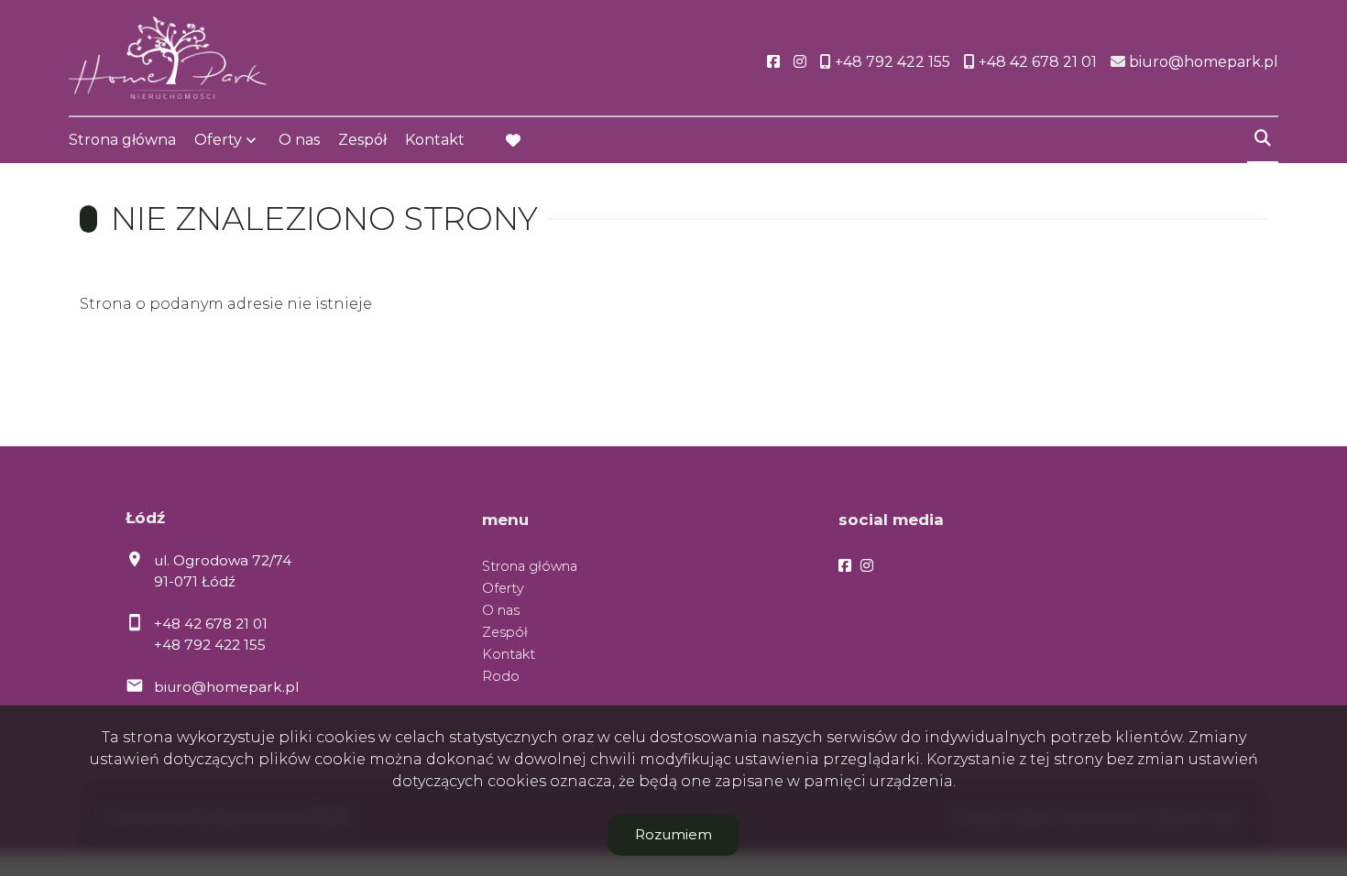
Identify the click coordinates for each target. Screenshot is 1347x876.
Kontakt (435, 139)
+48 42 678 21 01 (211, 623)
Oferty (218, 139)
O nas (299, 139)
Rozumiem (673, 834)
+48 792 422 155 (210, 644)
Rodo (501, 676)
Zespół (362, 139)
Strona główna (122, 139)
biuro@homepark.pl (226, 686)
